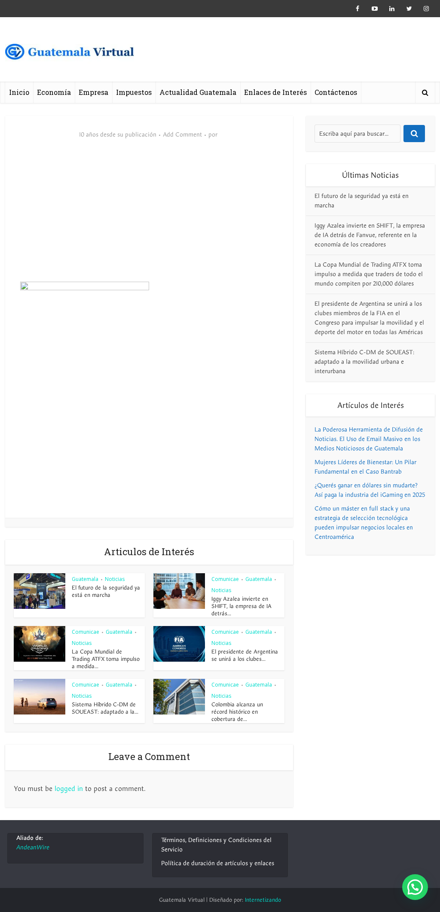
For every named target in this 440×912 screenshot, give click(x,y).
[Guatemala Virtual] (69, 53)
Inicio (19, 92)
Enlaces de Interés (275, 92)
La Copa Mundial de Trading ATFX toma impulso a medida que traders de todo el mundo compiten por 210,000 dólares (369, 274)
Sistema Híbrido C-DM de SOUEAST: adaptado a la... (105, 708)
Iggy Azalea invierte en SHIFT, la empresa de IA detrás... (241, 606)
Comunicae (225, 579)
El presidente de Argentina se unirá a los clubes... (244, 655)
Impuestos (134, 92)
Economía (54, 92)
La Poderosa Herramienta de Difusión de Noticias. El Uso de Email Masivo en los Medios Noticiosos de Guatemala (369, 439)
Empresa (93, 92)
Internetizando (263, 900)
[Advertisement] (149, 217)
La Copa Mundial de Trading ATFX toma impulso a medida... (106, 659)
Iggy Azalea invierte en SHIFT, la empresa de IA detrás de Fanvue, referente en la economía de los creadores (370, 235)
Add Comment (182, 135)
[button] (415, 887)
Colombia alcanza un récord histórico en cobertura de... (237, 712)
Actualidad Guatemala (197, 92)
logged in (69, 788)
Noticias (115, 579)
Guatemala (85, 579)
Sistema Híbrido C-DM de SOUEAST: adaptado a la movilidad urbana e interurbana (364, 361)
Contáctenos (336, 92)
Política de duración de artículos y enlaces (217, 863)
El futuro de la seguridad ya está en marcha (106, 591)
